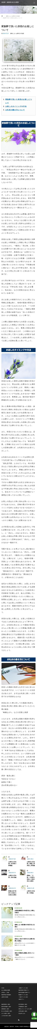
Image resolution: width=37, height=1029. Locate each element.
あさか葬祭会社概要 (5, 990)
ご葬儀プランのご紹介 (23, 987)
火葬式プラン (21, 999)
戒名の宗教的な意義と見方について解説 (25, 954)
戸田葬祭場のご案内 (22, 1006)
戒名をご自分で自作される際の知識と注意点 (25, 940)
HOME (2, 987)
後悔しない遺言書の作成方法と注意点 (25, 925)
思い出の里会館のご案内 (6, 1011)
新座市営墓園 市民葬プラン (24, 992)
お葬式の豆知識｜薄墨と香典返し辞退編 (31, 863)
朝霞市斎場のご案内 (5, 1004)
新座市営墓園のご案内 (6, 1006)
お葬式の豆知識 (4, 997)
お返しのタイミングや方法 (16, 106)
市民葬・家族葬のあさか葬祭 (10, 2)
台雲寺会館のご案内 (22, 1011)
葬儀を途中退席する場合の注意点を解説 (12, 893)
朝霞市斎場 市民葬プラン (23, 990)
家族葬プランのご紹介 (23, 994)
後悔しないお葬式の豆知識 (17, 33)
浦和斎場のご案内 (5, 1008)
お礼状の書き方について (15, 110)
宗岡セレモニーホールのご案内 (25, 1008)
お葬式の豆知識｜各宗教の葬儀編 (12, 863)
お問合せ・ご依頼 (5, 992)
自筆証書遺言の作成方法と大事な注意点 (25, 911)
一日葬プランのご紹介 (23, 997)
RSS (18, 1019)
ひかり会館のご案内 (5, 1013)
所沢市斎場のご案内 (22, 1004)
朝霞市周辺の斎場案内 (6, 994)
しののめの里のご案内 (6, 1015)
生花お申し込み (21, 1013)
